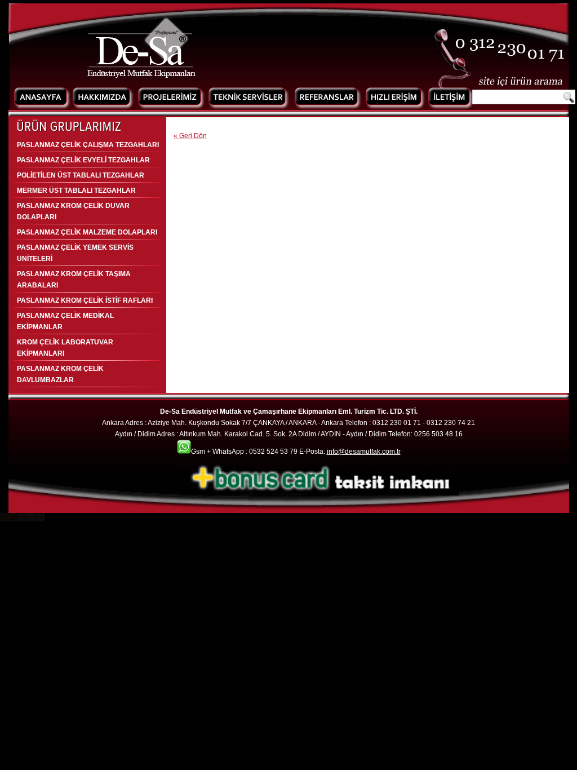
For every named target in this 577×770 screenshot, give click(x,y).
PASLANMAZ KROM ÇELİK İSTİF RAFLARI (85, 300)
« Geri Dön (190, 136)
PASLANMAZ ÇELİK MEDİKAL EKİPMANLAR (65, 321)
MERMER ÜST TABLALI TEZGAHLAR (76, 190)
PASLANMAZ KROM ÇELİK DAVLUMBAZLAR (60, 374)
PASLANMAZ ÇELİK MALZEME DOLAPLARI (87, 232)
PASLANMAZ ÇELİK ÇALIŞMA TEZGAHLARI (88, 145)
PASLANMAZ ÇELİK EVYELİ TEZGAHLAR (83, 160)
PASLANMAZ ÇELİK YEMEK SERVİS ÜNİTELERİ (75, 253)
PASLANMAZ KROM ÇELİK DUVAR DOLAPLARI (73, 211)
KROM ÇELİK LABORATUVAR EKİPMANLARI (65, 347)
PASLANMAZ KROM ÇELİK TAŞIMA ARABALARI (74, 279)
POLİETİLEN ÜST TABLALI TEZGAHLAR (80, 175)
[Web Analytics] (22, 519)
